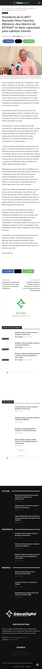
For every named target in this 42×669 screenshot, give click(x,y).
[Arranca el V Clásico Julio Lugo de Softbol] (7, 585)
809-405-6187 (12, 640)
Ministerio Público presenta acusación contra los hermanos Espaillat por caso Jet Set (27, 355)
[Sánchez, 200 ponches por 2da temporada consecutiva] (7, 575)
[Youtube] (28, 653)
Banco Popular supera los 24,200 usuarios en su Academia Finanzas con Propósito (26, 441)
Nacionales (9, 8)
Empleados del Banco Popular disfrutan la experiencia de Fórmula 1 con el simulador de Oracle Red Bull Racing (31, 286)
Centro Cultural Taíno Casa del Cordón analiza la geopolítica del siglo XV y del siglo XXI (27, 518)
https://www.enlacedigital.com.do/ (21, 316)
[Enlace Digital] (21, 2)
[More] (37, 41)
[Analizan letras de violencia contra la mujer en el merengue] (7, 509)
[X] (24, 319)
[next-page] (6, 364)
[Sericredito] (21, 373)
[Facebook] (17, 319)
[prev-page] (3, 364)
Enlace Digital (16, 36)
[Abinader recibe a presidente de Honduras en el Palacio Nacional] (7, 432)
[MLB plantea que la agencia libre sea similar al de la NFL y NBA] (7, 596)
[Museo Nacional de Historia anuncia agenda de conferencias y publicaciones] (7, 498)
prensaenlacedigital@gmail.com (18, 637)
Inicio (3, 8)
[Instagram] (21, 319)
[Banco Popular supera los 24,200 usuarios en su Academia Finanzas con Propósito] (7, 443)
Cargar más (20, 450)
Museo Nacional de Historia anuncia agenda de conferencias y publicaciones (26, 497)
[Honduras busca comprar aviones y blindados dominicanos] (7, 336)
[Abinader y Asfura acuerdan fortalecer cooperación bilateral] (7, 346)
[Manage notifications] (37, 664)
